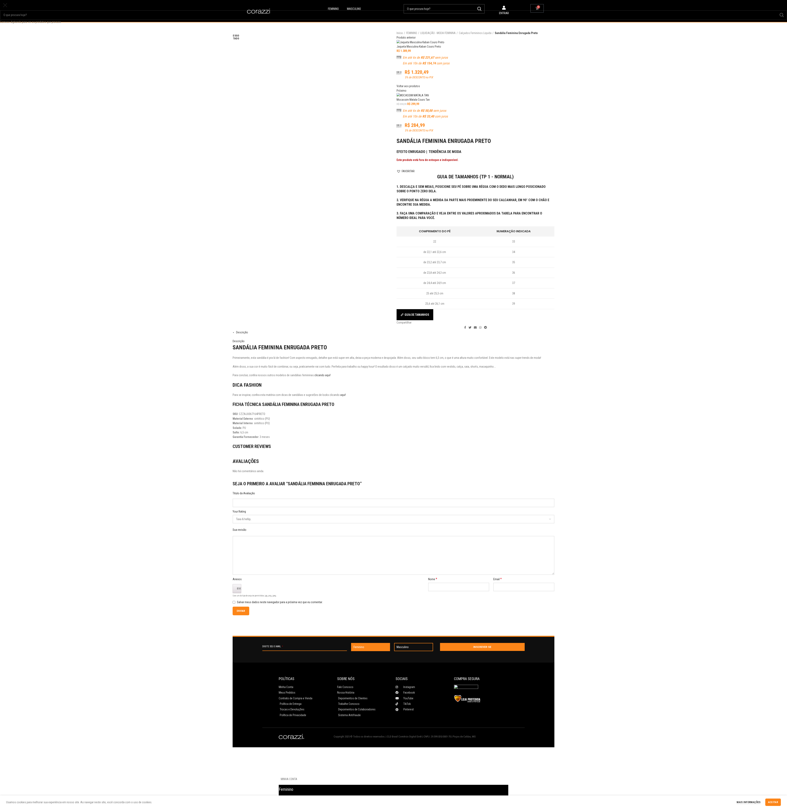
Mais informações (749, 802)
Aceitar (773, 802)
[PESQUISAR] (781, 15)
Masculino (354, 8)
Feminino (333, 8)
